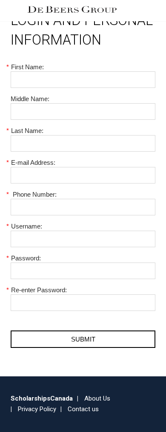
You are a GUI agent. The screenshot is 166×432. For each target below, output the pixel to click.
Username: (26, 226)
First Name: (27, 67)
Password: (26, 258)
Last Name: (27, 130)
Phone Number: (34, 194)
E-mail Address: (33, 162)
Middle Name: (30, 98)
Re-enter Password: (39, 290)
